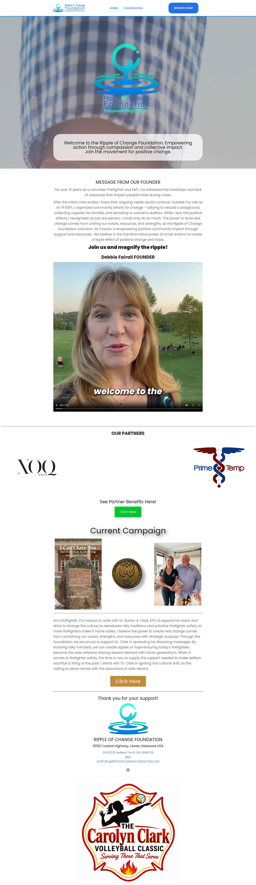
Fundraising (133, 8)
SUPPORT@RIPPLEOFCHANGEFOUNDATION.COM (128, 761)
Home (114, 8)
